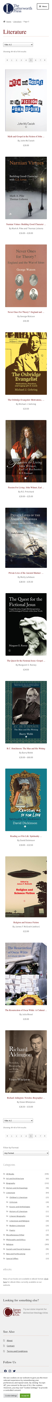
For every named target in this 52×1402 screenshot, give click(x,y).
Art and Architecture (15, 1178)
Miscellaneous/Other (15, 1235)
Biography (10, 1183)
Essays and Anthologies (19, 1206)
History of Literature (18, 1211)
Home (8, 21)
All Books (10, 1174)
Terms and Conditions (17, 1351)
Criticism (13, 1202)
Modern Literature (17, 1225)
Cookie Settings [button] (11, 1395)
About (10, 1340)
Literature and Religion (19, 1221)
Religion (9, 1244)
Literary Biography (17, 1216)
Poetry (12, 1230)
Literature (17, 21)
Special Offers (12, 1258)
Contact (11, 1345)
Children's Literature (18, 1197)
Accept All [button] (25, 1395)
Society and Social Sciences (18, 1249)
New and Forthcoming (15, 1254)
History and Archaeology (17, 1188)
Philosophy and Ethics (16, 1239)
